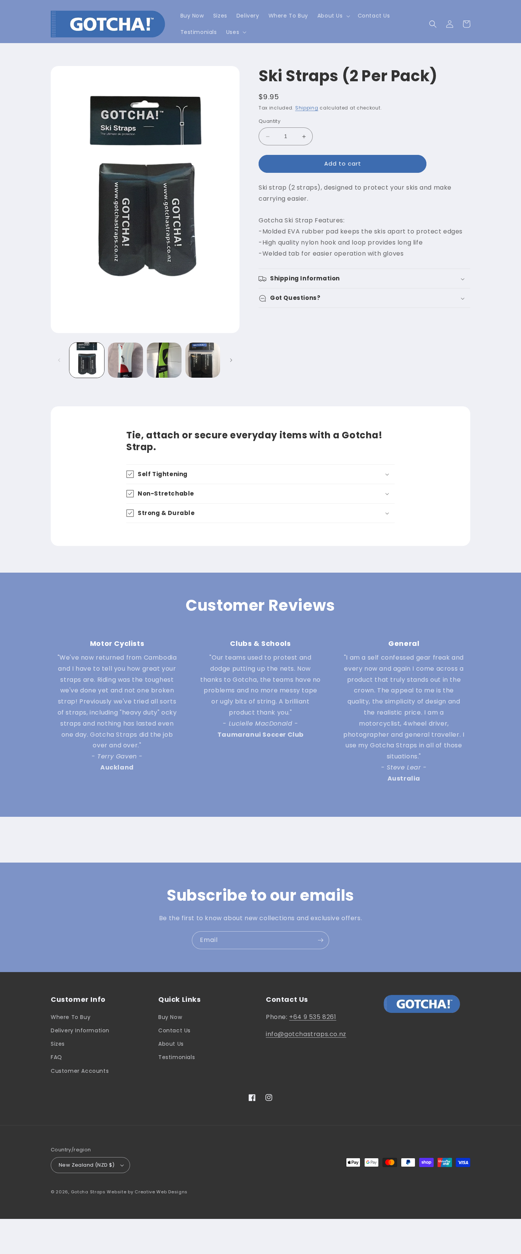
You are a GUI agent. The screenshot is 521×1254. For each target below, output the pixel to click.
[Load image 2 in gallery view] (125, 360)
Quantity (269, 121)
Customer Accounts (80, 1071)
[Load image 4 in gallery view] (202, 360)
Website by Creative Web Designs (147, 1192)
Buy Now (170, 1017)
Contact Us (174, 1030)
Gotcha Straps (88, 1192)
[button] (333, 16)
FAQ (56, 1057)
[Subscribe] (320, 940)
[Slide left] (59, 360)
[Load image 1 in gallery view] (86, 360)
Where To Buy (70, 1017)
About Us (171, 1044)
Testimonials (176, 1057)
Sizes (58, 1044)
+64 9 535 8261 (312, 1017)
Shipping (306, 108)
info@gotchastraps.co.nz (306, 1034)
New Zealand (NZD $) (87, 1165)
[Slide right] (231, 360)
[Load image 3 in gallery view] (164, 360)
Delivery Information (80, 1030)
